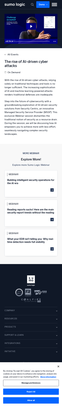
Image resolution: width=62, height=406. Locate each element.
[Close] (58, 366)
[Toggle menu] (54, 5)
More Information (48, 377)
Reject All (31, 392)
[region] (31, 384)
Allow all (31, 400)
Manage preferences (31, 383)
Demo (42, 4)
